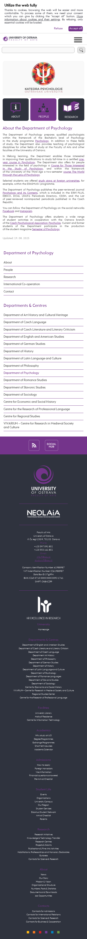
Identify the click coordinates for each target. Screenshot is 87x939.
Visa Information (44, 772)
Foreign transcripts (43, 768)
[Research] (71, 110)
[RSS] (34, 445)
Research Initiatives (44, 834)
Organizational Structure (43, 885)
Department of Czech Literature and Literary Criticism (39, 329)
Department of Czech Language (25, 322)
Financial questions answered (43, 775)
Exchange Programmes (43, 743)
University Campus (43, 802)
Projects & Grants (44, 845)
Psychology (42, 141)
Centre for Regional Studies (22, 416)
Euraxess (43, 855)
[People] (43, 110)
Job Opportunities (43, 896)
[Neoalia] (43, 514)
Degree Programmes (43, 739)
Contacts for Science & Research (43, 859)
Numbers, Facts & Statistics (43, 889)
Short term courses (43, 746)
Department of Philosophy (21, 365)
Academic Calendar (43, 749)
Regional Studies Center (43, 694)
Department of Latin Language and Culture (32, 358)
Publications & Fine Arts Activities (43, 849)
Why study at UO (43, 735)
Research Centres (43, 842)
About (8, 262)
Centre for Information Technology (43, 720)
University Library (43, 713)
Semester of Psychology (46, 229)
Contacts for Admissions (43, 911)
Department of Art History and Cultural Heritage (36, 315)
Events (43, 794)
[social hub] (51, 445)
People (8, 269)
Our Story (43, 878)
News (43, 874)
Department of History (18, 351)
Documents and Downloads (43, 892)
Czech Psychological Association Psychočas (35, 223)
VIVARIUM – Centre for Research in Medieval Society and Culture (39, 425)
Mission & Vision (43, 882)
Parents (43, 819)
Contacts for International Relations (43, 915)
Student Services (43, 809)
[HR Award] (43, 608)
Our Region (43, 805)
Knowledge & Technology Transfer (43, 838)
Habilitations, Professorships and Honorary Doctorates (43, 852)
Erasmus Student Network (43, 812)
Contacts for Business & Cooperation (43, 922)
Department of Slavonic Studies (25, 387)
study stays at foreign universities (59, 181)
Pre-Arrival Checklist (43, 779)
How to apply (43, 765)
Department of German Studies (24, 344)
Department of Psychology (29, 253)
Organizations (43, 798)
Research (10, 277)
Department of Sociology (20, 394)
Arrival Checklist (43, 815)
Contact (9, 291)
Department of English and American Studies (34, 336)
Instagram (26, 211)
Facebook (8, 211)
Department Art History (43, 655)
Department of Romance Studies (25, 380)
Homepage (43, 629)
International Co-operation (22, 284)
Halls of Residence (43, 717)
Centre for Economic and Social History (30, 401)
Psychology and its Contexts (20, 193)
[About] (16, 110)
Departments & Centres (25, 305)
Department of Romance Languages (43, 676)
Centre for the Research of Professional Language (37, 409)
